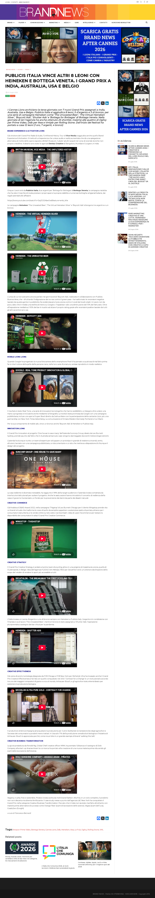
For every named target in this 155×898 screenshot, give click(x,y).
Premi (13, 96)
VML (101, 830)
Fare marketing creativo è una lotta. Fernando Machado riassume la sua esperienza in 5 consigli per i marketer (138, 220)
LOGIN (7, 2)
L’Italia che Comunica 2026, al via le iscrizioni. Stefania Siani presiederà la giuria (58, 867)
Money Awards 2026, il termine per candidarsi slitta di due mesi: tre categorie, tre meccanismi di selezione (21, 859)
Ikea (72, 830)
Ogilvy (84, 830)
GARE (77, 22)
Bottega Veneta (38, 830)
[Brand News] (67, 12)
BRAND (10, 22)
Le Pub (78, 830)
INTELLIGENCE (88, 22)
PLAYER (21, 22)
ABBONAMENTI (24, 2)
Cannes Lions (50, 830)
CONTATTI (14, 2)
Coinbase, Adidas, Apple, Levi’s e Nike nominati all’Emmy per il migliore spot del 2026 (94, 865)
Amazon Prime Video (21, 830)
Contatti (103, 22)
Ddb (59, 830)
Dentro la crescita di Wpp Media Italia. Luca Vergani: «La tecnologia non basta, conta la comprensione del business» (138, 198)
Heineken (65, 830)
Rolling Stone (93, 830)
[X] (103, 103)
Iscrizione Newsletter (121, 22)
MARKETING (53, 22)
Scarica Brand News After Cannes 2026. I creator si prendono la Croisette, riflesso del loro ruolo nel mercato (138, 152)
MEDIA (66, 22)
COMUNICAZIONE (36, 22)
